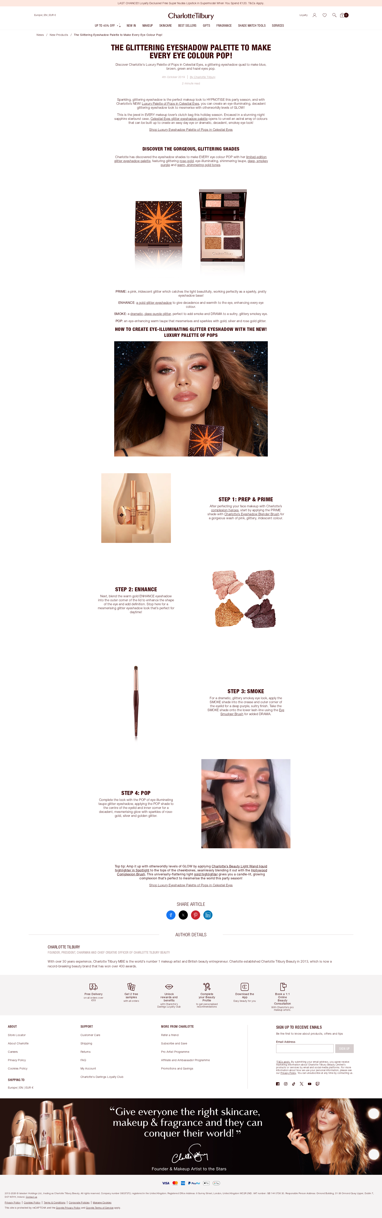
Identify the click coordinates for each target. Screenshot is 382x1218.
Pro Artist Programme (175, 1051)
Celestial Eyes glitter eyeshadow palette (179, 118)
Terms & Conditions (54, 1202)
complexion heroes (225, 510)
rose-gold (187, 161)
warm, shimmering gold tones (198, 165)
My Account (88, 1068)
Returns (86, 1051)
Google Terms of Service (100, 1207)
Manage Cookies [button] (102, 1202)
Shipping (86, 1043)
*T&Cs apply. (283, 1061)
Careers (13, 1051)
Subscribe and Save (174, 1043)
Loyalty (304, 15)
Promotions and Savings (177, 1068)
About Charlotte (18, 1043)
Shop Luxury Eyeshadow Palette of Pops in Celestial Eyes (191, 129)
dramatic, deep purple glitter (150, 314)
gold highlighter (206, 874)
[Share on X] (183, 915)
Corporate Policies (79, 1202)
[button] (334, 15)
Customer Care (90, 1035)
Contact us (31, 1197)
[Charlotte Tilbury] (191, 15)
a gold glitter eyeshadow (154, 302)
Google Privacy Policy (68, 1207)
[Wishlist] (324, 15)
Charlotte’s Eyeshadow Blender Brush (252, 514)
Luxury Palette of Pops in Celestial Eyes (170, 103)
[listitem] (108, 26)
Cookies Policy (17, 1068)
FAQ (83, 1060)
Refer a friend (169, 1035)
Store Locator (17, 1035)
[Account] (314, 15)
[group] (96, 995)
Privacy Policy (17, 1060)
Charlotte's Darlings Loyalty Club (102, 1076)
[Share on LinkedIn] (207, 915)
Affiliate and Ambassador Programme (185, 1060)
